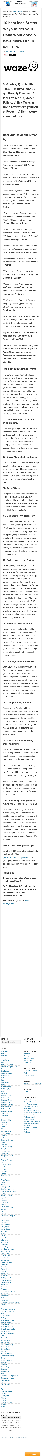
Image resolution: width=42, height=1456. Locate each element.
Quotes (3, 1307)
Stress (3, 1358)
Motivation (4, 1242)
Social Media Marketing (9, 1327)
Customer (4, 1135)
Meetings (4, 1233)
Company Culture (6, 1120)
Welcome (27, 1053)
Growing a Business (7, 1189)
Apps (2, 1062)
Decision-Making (6, 1147)
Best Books (5, 1071)
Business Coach (6, 1098)
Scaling (3, 1318)
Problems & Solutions (8, 1291)
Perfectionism (5, 1273)
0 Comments (20, 51)
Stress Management (7, 1360)
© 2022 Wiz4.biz (8, 1437)
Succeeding (5, 1367)
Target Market (5, 1380)
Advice (3, 1053)
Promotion (4, 1300)
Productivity (5, 1295)
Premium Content (6, 1282)
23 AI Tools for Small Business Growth (31, 1116)
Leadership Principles (8, 1215)
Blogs (3, 1080)
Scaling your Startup (7, 1320)
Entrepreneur (5, 1153)
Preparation (4, 1284)
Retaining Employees (8, 1311)
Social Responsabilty (8, 1329)
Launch (3, 1209)
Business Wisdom (7, 1111)
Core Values (5, 1124)
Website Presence (7, 1402)
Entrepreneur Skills (7, 1155)
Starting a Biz (5, 1331)
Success (4, 1369)
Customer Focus (6, 1138)
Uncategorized (5, 1396)
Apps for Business (7, 1064)
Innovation (4, 1202)
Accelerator (4, 1051)
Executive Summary (7, 1158)
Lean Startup (5, 1220)
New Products (5, 1255)
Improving (4, 1198)
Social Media (5, 1324)
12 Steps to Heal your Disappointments (31, 1101)
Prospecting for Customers (10, 1302)
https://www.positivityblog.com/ (17, 857)
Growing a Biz (5, 1187)
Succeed (4, 1364)
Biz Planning (5, 1075)
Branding (4, 1093)
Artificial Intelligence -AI (9, 1066)
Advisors (4, 1055)
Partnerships (5, 1269)
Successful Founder (7, 1378)
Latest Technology (7, 1207)
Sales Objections (6, 1316)
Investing (4, 1204)
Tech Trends (5, 1387)
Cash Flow (4, 1113)
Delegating (4, 1149)
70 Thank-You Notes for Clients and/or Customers (32, 1111)
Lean (2, 1218)
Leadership (4, 1213)
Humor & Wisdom (7, 1195)
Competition (5, 1122)
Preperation (4, 1287)
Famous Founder (6, 1160)
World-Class (5, 1407)
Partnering (4, 1267)
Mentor (3, 1235)
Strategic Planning (7, 1353)
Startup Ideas (5, 1340)
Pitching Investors (7, 1278)
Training (3, 1393)
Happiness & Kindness (8, 1191)
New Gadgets (5, 1253)
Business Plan (5, 1102)
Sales (3, 1313)
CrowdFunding (5, 1133)
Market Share (5, 1229)
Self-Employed (6, 1322)
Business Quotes (6, 1106)
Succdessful (5, 1362)
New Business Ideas (8, 1249)
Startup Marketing (7, 1344)
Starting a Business (7, 1333)
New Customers (6, 1251)
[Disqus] (21, 944)
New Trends (5, 1260)
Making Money (6, 1224)
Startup (3, 1336)
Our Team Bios (29, 1058)
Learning (3, 1222)
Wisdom (3, 1404)
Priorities (4, 1289)
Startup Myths (5, 1347)
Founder (3, 1169)
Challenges (4, 1115)
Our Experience (29, 1056)
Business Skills (6, 1109)
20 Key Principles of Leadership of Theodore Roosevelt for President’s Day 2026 (32, 1122)
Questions (4, 1304)
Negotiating (4, 1244)
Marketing (4, 1231)
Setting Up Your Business (32, 1083)
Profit (2, 1298)
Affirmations (5, 1058)
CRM (2, 1129)
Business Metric (6, 1100)
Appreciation (5, 1060)
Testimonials (28, 1060)
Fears (20, 11)
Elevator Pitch (5, 1151)
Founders (4, 1171)
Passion (3, 1271)
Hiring (3, 1193)
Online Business (6, 1262)
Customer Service (7, 1140)
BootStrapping (5, 1089)
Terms (3, 1389)
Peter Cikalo (9, 51)
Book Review (5, 1082)
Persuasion (4, 1275)
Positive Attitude (6, 1280)
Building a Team (6, 1095)
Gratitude (4, 1184)
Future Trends (5, 1180)
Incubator (4, 1200)
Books (3, 1084)
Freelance (4, 1173)
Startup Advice (6, 1338)
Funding (3, 1178)
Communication (6, 1118)
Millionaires (4, 1240)
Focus (3, 1167)
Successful (4, 1373)
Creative (3, 1127)
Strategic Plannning (7, 1356)
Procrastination (6, 1293)
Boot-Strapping (6, 1086)
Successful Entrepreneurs (9, 1376)
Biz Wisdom (5, 1078)
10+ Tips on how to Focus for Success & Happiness (31, 1106)
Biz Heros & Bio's (7, 1073)
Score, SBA (28, 1091)
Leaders (3, 1211)
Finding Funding (6, 1164)
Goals (3, 1182)
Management (5, 1227)
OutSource (4, 1264)
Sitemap (24, 1437)
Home (14, 11)
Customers (4, 1142)
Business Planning (7, 1104)
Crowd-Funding (6, 1131)
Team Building (5, 1384)
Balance (3, 1069)
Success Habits (6, 1371)
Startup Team (5, 1349)
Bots (2, 1091)
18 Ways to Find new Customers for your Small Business (32, 1130)
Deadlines (4, 1144)
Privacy (17, 1437)
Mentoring (4, 1238)
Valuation (4, 1398)
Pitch (25, 1073)
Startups (3, 1351)
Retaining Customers (8, 1309)
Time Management (7, 1391)
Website (3, 1400)
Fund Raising (5, 1175)
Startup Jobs (5, 1342)
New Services (5, 1258)
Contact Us (27, 1062)
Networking (4, 1247)
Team (2, 1382)
